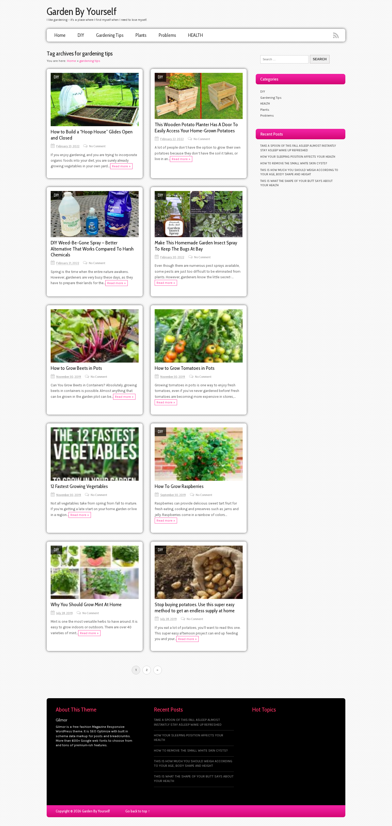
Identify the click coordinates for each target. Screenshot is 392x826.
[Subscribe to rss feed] (336, 35)
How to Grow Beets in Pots (76, 368)
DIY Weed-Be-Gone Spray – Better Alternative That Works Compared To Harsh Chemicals (92, 249)
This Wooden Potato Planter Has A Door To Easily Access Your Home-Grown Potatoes (196, 127)
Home (60, 35)
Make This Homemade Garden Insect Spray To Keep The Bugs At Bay (196, 246)
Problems (167, 35)
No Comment (97, 146)
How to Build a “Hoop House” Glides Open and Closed (92, 135)
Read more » (121, 166)
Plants (140, 35)
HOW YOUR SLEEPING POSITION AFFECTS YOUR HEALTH (297, 156)
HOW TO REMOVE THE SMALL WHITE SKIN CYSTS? (293, 163)
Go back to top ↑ (137, 811)
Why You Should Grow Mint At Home (86, 604)
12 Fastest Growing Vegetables (79, 486)
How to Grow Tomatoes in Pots (184, 368)
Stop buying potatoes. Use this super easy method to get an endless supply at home (195, 607)
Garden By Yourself (82, 11)
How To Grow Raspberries (179, 486)
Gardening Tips (109, 35)
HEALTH (195, 35)
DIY (81, 35)
